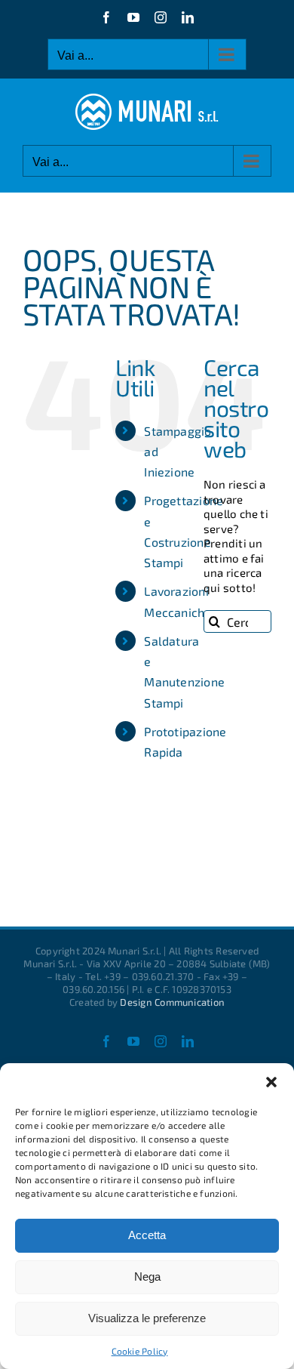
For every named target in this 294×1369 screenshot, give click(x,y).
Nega (147, 1276)
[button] (271, 1082)
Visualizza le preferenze (147, 1318)
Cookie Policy (140, 1351)
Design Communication (172, 1002)
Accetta (147, 1235)
